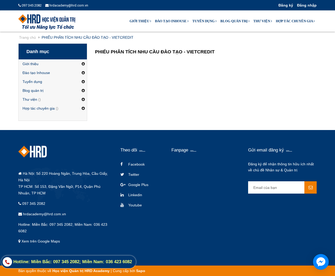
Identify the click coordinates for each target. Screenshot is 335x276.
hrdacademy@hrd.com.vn (68, 5)
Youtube (135, 205)
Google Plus (138, 185)
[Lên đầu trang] (291, 265)
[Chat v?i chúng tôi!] (321, 262)
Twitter (133, 174)
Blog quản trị (234, 21)
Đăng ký (285, 5)
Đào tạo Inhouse (171, 21)
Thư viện (262, 21)
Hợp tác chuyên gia (295, 21)
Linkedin (135, 195)
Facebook (136, 164)
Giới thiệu (140, 21)
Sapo (140, 271)
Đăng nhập (307, 5)
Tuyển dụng (203, 21)
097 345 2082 (31, 5)
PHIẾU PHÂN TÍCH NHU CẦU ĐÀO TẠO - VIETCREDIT (155, 51)
